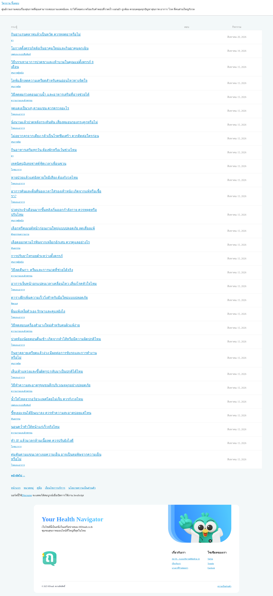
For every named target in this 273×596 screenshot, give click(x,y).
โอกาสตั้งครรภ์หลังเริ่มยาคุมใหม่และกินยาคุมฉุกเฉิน (49, 48)
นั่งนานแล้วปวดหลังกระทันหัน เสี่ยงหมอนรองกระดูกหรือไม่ (54, 122)
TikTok (210, 559)
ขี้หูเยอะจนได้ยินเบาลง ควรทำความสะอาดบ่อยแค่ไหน (51, 413)
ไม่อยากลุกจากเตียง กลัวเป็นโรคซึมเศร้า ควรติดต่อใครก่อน (55, 136)
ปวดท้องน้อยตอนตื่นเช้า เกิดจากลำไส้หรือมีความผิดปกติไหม (56, 339)
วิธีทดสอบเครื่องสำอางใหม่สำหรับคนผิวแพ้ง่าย (45, 325)
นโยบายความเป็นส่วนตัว (82, 488)
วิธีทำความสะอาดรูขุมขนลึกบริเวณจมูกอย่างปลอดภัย (51, 385)
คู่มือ (39, 488)
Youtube (211, 563)
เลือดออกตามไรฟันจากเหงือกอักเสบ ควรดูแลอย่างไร (50, 242)
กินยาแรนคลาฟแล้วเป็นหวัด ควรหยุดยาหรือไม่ (46, 34)
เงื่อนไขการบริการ (55, 488)
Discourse (27, 495)
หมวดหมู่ (29, 488)
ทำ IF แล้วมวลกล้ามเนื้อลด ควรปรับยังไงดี (42, 440)
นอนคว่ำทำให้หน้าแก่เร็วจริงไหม (35, 427)
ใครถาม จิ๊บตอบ (10, 3)
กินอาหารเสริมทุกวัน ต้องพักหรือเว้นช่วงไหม (44, 150)
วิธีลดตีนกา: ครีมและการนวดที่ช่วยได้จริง (42, 270)
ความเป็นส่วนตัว (224, 586)
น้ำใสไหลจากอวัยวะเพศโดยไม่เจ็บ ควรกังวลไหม (47, 399)
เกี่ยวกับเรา (176, 563)
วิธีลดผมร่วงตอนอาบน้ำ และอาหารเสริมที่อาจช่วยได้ (50, 94)
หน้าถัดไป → (18, 475)
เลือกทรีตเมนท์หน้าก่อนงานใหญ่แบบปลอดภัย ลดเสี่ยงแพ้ (53, 228)
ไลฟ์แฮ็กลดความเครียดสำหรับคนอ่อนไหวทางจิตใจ (49, 80)
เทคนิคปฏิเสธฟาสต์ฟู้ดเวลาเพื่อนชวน (38, 163)
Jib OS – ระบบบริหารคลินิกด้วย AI (186, 559)
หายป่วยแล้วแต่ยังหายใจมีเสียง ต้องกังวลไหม (44, 177)
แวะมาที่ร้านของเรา (180, 568)
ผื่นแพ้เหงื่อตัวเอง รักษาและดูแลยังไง (38, 311)
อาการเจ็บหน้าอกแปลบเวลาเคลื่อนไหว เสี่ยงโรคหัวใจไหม (54, 284)
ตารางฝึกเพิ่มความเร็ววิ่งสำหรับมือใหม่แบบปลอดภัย (49, 297)
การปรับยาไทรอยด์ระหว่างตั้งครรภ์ (37, 256)
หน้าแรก (16, 488)
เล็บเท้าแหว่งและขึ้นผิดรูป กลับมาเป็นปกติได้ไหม (47, 371)
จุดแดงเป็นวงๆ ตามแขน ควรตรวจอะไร (40, 108)
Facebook (211, 568)
